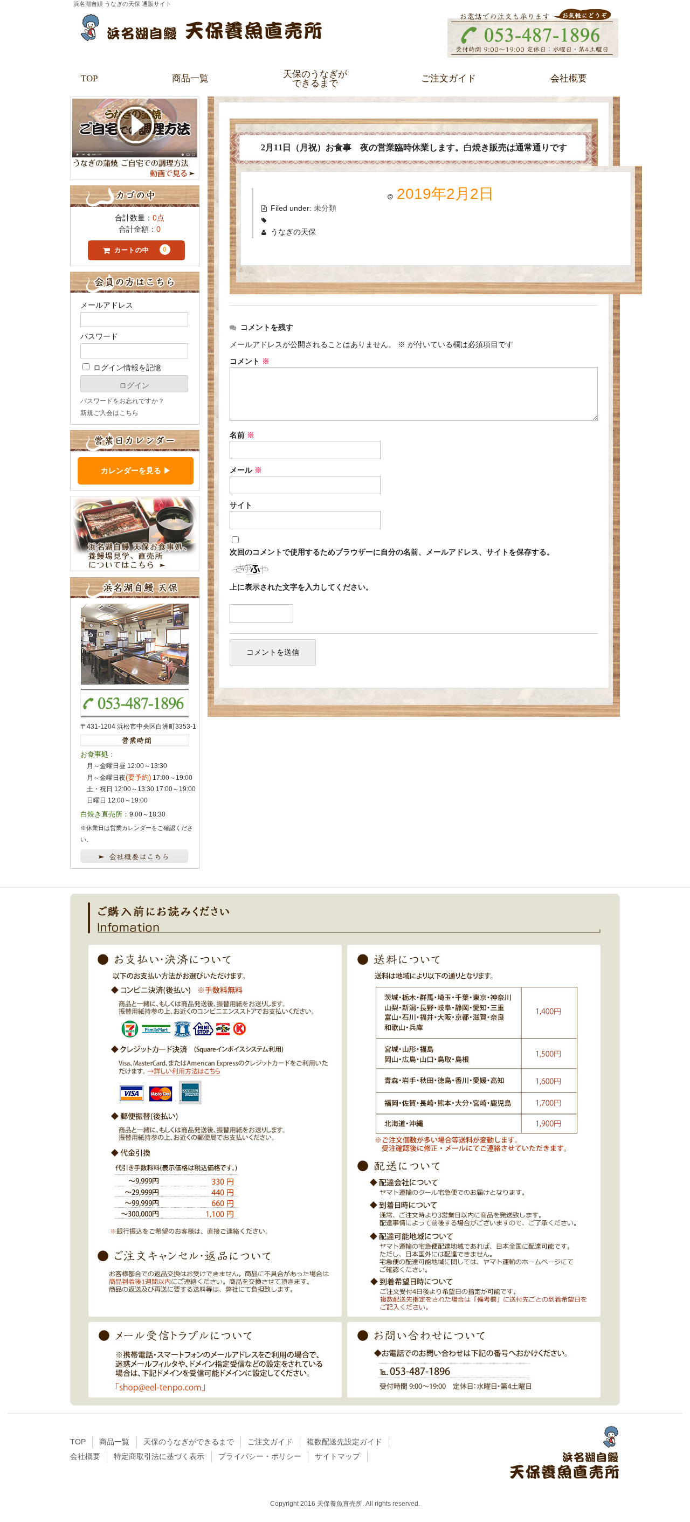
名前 (242, 435)
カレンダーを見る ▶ (136, 470)
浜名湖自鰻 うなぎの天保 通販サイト (122, 4)
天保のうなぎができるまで (315, 78)
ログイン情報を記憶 (126, 367)
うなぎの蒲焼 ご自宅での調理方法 (134, 138)
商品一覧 (190, 78)
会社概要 (568, 78)
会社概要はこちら (134, 856)
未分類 (325, 208)
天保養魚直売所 (564, 1469)
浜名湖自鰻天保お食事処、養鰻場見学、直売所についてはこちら (134, 533)
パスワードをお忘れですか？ (122, 401)
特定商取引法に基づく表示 (159, 1456)
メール (246, 470)
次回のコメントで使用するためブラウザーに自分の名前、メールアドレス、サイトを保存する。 (392, 552)
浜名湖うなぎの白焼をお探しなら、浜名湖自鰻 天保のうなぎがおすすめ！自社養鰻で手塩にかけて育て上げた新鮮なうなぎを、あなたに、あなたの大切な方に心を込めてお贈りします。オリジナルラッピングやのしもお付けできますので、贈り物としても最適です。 (205, 35)
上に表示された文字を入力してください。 (301, 587)
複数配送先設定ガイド (344, 1441)
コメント (250, 361)
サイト (241, 505)
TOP (89, 78)
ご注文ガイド (448, 78)
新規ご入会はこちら (109, 413)
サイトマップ (337, 1456)
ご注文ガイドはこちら (345, 1160)
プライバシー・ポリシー (259, 1456)
